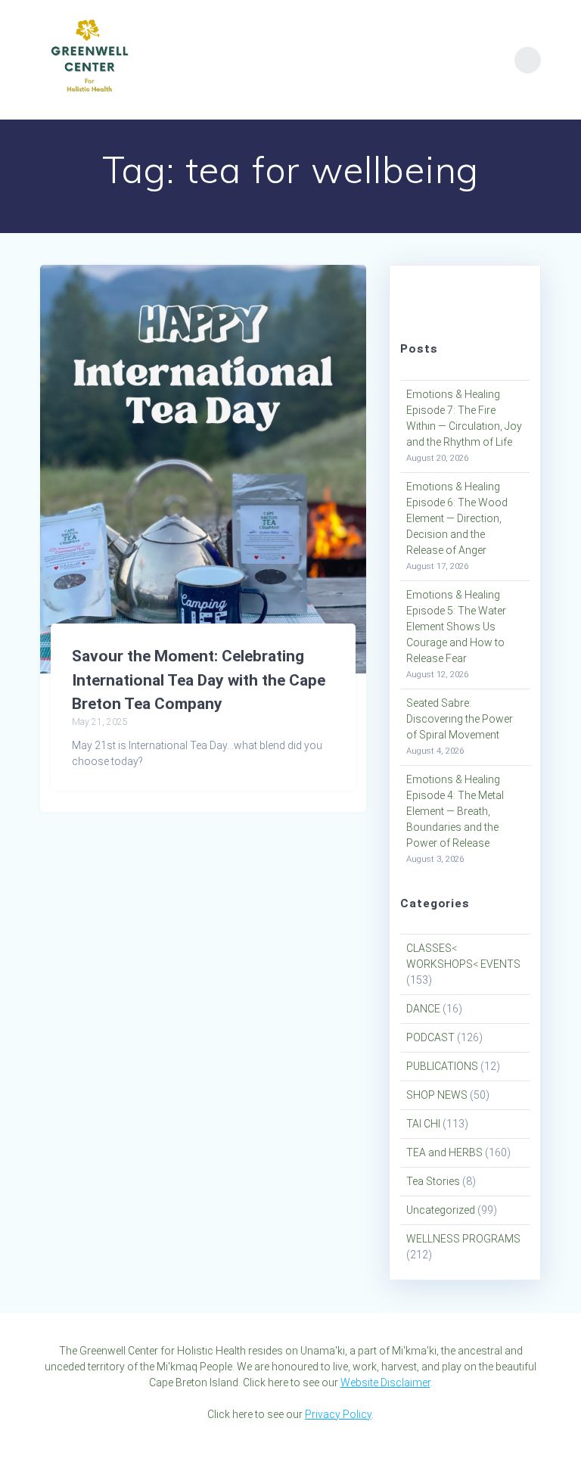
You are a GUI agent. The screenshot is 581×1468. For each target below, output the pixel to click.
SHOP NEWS (437, 1095)
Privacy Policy (338, 1414)
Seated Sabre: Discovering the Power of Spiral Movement (459, 719)
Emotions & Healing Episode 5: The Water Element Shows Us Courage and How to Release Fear (456, 626)
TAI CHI (423, 1124)
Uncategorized (440, 1210)
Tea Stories (433, 1181)
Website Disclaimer (385, 1382)
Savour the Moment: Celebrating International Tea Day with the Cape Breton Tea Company (198, 680)
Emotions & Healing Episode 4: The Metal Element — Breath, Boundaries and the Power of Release (455, 811)
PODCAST (430, 1037)
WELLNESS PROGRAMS (463, 1239)
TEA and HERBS (444, 1152)
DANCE (423, 1009)
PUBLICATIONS (442, 1066)
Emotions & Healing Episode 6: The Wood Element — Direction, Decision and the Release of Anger (457, 518)
